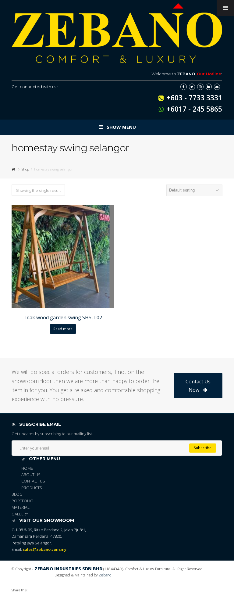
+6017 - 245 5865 (194, 109)
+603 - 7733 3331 (194, 97)
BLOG (17, 494)
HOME (27, 468)
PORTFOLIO (23, 501)
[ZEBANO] (14, 169)
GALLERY (20, 514)
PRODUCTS (31, 487)
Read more (63, 329)
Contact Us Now (198, 385)
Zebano (105, 575)
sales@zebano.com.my (44, 549)
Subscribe (202, 447)
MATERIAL (21, 507)
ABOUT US (31, 474)
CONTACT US (33, 481)
